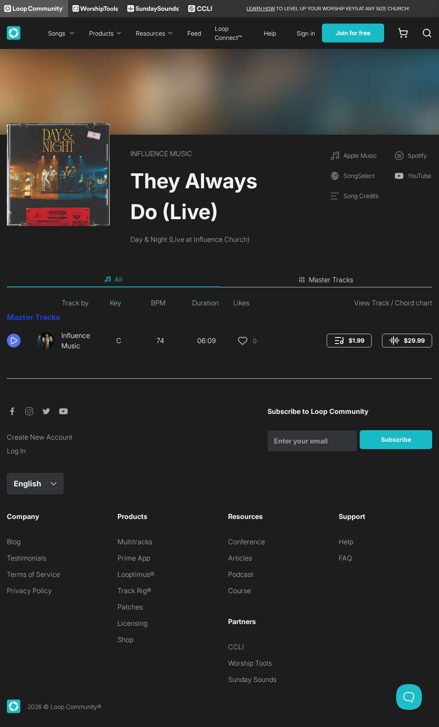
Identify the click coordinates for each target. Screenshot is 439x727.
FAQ (345, 558)
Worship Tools (250, 663)
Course (239, 590)
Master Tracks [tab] (331, 279)
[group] (349, 340)
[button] (18, 340)
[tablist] (219, 279)
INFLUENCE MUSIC (161, 153)
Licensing (132, 623)
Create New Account (39, 437)
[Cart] (403, 33)
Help (270, 33)
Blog (14, 541)
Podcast (240, 574)
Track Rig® (134, 590)
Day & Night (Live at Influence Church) (190, 239)
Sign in (306, 33)
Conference (246, 541)
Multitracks (134, 541)
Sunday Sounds (252, 679)
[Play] (14, 340)
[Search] (427, 33)
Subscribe (396, 439)
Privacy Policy (29, 590)
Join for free (353, 32)
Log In (16, 450)
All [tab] (118, 279)
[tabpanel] (219, 328)
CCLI (236, 647)
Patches (130, 607)
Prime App (133, 558)
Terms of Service (33, 574)
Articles (240, 558)
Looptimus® (136, 574)
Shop (125, 639)
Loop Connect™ (228, 33)
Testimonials (26, 558)
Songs (56, 33)
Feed (194, 33)
